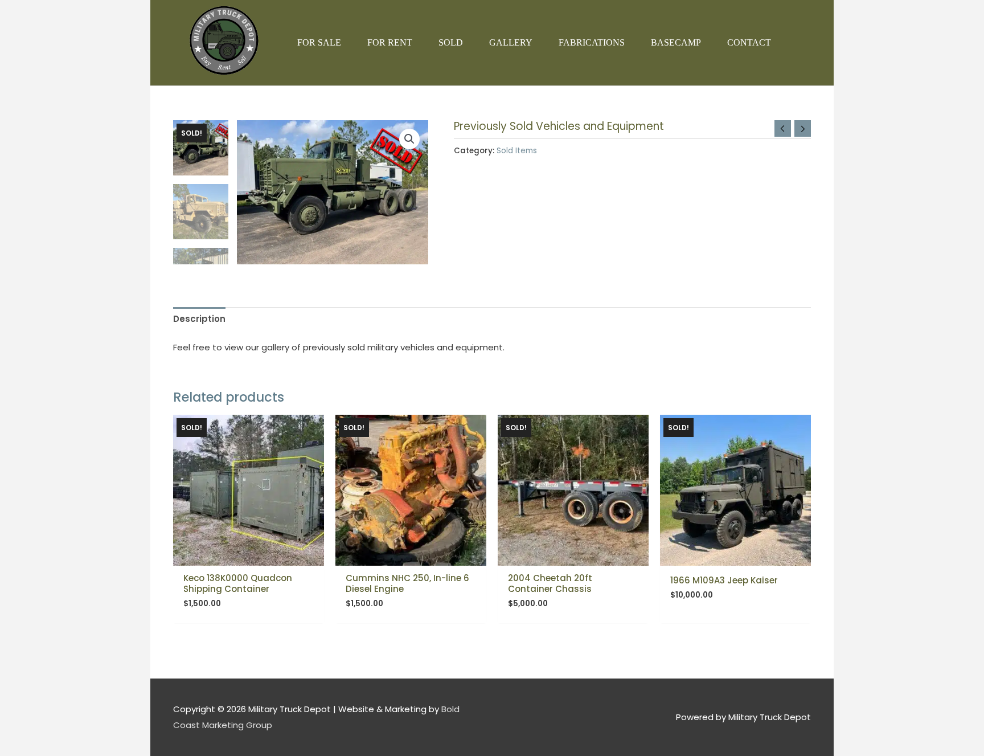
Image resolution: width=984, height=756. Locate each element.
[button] (409, 139)
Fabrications (592, 42)
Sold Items (517, 150)
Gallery (510, 42)
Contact (749, 42)
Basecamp (676, 42)
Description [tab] (199, 319)
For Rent (389, 42)
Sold (450, 42)
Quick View (248, 556)
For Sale (319, 42)
